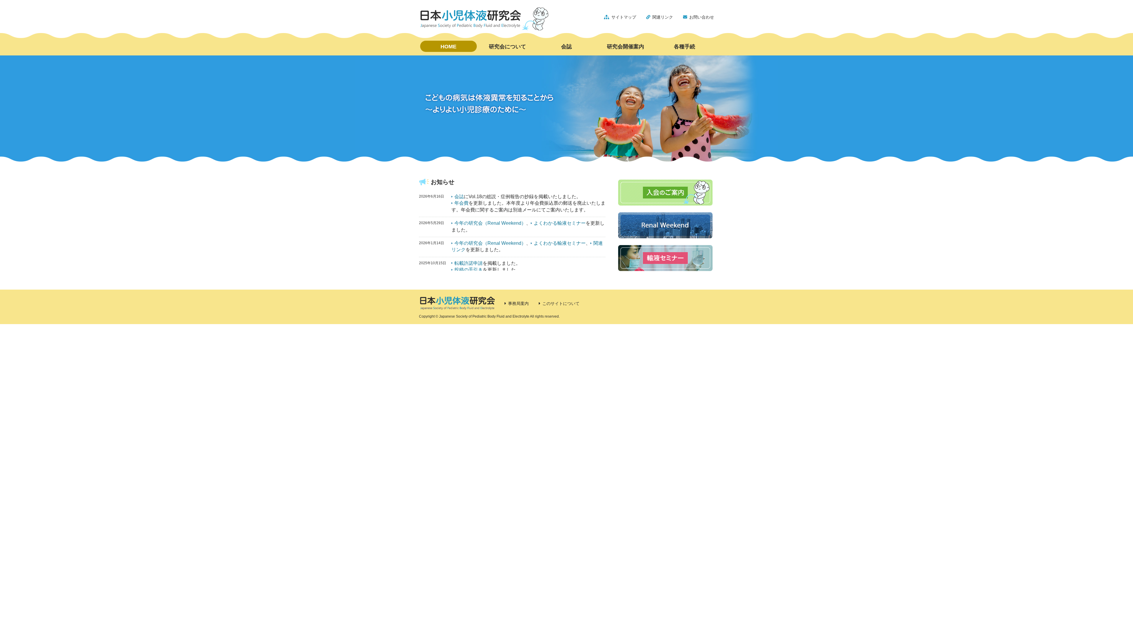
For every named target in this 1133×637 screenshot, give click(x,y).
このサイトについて (560, 303)
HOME (448, 47)
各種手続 (684, 47)
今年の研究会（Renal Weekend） (490, 223)
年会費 (461, 203)
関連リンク (662, 17)
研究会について (507, 47)
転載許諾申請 (468, 263)
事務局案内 (518, 303)
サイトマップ (623, 17)
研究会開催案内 (625, 47)
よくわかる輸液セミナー (560, 223)
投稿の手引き (468, 269)
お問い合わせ (701, 17)
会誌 (566, 47)
